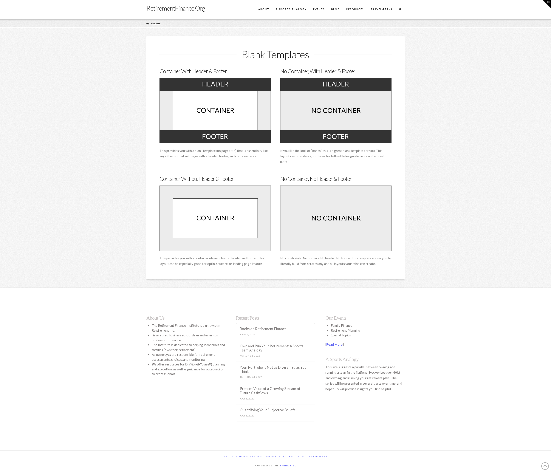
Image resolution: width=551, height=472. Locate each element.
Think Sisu (288, 465)
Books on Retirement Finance (263, 329)
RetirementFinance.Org (175, 8)
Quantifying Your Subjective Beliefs (268, 410)
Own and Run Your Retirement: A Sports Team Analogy (271, 348)
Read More (334, 344)
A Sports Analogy (249, 456)
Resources (297, 456)
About (228, 456)
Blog (282, 456)
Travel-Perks (317, 456)
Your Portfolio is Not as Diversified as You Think (273, 369)
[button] (547, 4)
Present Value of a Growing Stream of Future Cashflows (270, 391)
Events (271, 456)
